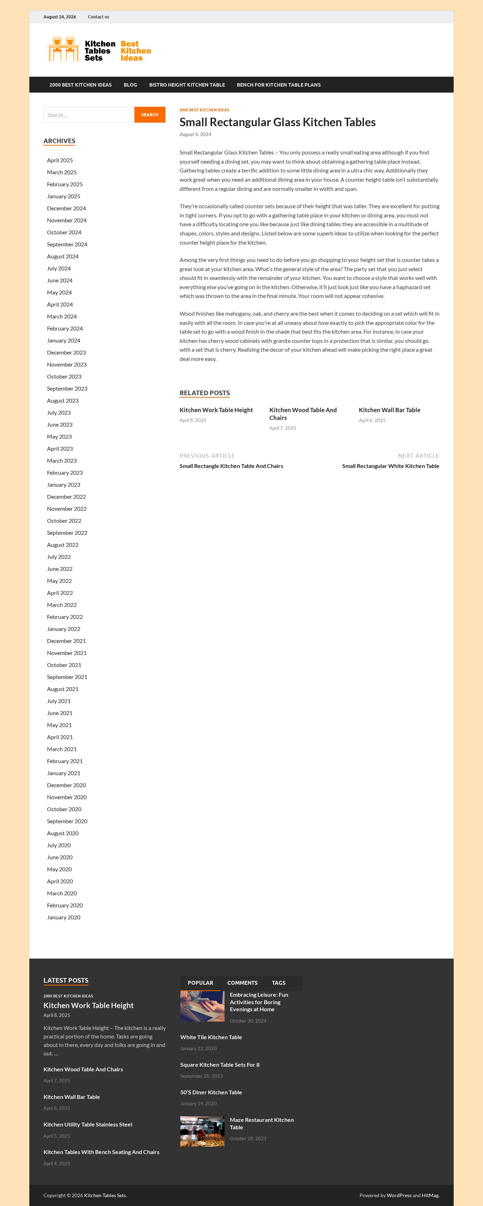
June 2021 (59, 712)
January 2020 (63, 917)
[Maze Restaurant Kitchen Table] (202, 1120)
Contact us (98, 16)
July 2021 (59, 700)
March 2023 (62, 460)
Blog (130, 85)
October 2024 (64, 232)
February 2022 (65, 616)
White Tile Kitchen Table (211, 1037)
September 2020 (67, 821)
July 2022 (59, 556)
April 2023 (60, 448)
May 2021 (59, 724)
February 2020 (65, 905)
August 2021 (62, 688)
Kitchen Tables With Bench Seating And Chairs (101, 1151)
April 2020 (60, 881)
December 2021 (66, 640)
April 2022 (60, 592)
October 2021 (64, 664)
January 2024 (63, 340)
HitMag (430, 1195)
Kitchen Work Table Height (216, 410)
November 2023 (67, 364)
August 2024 (62, 256)
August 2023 (62, 400)
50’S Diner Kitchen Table (211, 1092)
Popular (200, 983)
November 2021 (67, 652)
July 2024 (59, 268)
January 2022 (63, 628)
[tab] (200, 983)
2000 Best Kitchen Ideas (81, 85)
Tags (279, 983)
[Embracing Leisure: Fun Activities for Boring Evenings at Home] (202, 995)
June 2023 (59, 424)
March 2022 (62, 604)
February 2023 (65, 472)
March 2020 (62, 893)
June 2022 (59, 568)
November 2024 (67, 220)
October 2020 (64, 809)
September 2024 (67, 244)
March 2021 (62, 748)
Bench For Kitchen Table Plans (279, 85)
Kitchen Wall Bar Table (389, 410)
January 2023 (63, 484)
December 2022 (66, 496)
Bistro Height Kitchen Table (187, 85)
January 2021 (63, 772)
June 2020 (59, 857)
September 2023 (67, 388)
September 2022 (67, 532)
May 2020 (59, 869)
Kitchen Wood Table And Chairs (83, 1069)
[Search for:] (104, 115)
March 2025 (62, 172)
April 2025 (60, 160)
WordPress (399, 1195)
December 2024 (66, 208)
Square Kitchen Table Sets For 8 (220, 1064)
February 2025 (65, 184)
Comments (242, 983)
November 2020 (67, 797)
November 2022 (67, 508)
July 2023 (59, 412)
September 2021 (67, 676)
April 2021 (60, 736)
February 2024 (65, 328)
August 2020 (62, 833)
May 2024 (59, 292)
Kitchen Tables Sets (105, 1195)
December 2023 (66, 352)
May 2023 (59, 436)
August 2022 (62, 544)
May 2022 (59, 580)
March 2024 (62, 316)
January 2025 (63, 196)
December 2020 (66, 784)
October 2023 (64, 376)
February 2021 (65, 760)
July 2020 (59, 845)
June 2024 (59, 280)
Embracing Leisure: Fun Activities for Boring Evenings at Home (259, 1002)
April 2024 (60, 304)
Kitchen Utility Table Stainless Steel (87, 1124)
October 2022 (64, 520)
